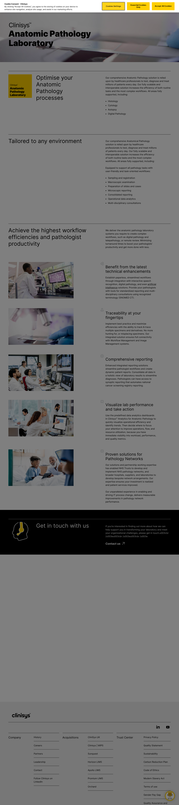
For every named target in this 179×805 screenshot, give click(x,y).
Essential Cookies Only (138, 6)
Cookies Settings (113, 6)
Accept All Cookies (163, 6)
